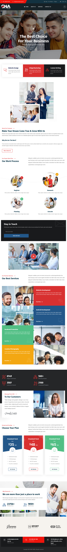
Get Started (12, 469)
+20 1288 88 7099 (33, 539)
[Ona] (6, 6)
